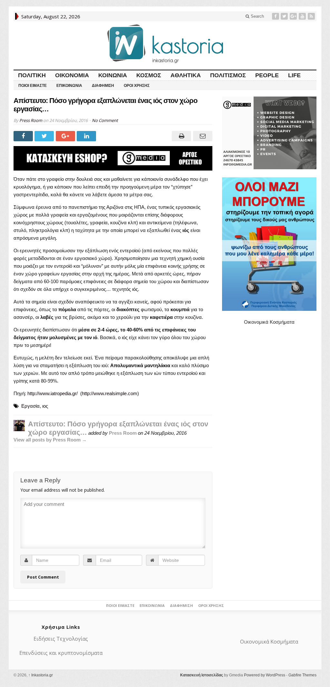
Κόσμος (148, 75)
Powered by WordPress (264, 675)
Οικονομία (72, 75)
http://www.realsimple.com (109, 393)
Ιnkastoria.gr (40, 675)
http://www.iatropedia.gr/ (52, 393)
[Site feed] (311, 16)
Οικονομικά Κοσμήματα (269, 322)
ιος (45, 406)
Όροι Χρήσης (137, 85)
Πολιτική (32, 75)
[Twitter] (284, 16)
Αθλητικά (185, 75)
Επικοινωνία (69, 85)
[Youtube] (302, 16)
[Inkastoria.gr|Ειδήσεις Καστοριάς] (165, 43)
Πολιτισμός (228, 75)
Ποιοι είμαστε (32, 85)
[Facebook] (276, 16)
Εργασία (30, 406)
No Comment (105, 120)
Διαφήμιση (103, 85)
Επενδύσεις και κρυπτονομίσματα (60, 652)
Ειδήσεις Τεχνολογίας (61, 638)
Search (256, 16)
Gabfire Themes (302, 675)
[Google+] (293, 16)
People (267, 75)
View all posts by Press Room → (50, 439)
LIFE (294, 75)
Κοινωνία (112, 75)
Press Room (30, 120)
